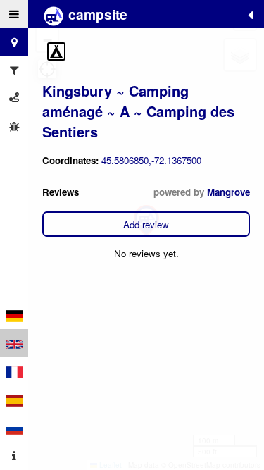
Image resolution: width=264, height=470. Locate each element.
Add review (146, 224)
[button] (56, 51)
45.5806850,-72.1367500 (151, 160)
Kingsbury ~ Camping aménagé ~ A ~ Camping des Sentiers (138, 111)
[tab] (14, 14)
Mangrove (228, 192)
